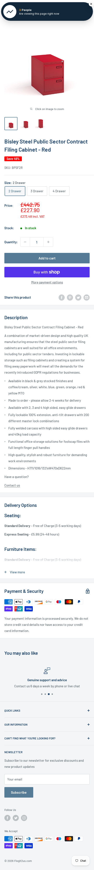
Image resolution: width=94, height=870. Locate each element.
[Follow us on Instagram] (24, 818)
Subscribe (19, 792)
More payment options (47, 282)
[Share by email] (87, 297)
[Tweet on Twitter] (78, 297)
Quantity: (11, 242)
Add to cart (47, 258)
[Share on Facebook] (62, 297)
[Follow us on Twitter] (16, 818)
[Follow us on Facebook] (7, 818)
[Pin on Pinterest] (70, 297)
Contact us (12, 485)
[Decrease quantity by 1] (25, 242)
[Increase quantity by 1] (48, 242)
